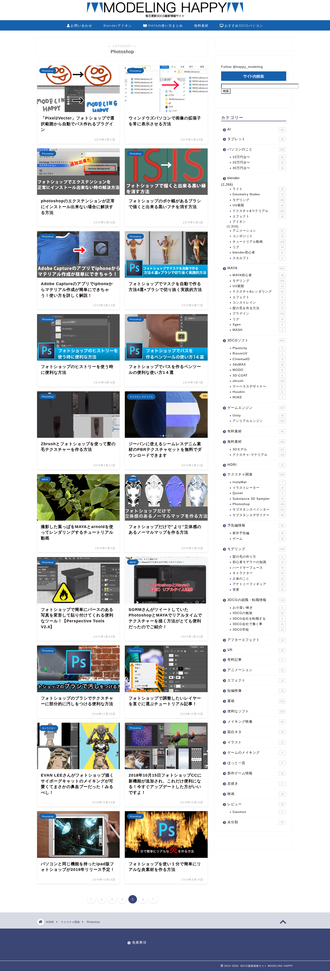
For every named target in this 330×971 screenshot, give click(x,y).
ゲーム (258, 538)
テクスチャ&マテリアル (258, 211)
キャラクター (258, 573)
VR (255, 650)
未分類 (255, 822)
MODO (258, 370)
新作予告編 (258, 533)
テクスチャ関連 (255, 474)
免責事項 (139, 942)
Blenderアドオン (117, 26)
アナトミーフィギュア (258, 584)
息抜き (255, 783)
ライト (258, 189)
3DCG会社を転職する (258, 618)
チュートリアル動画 (258, 241)
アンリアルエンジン (258, 421)
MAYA (255, 268)
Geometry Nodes (258, 194)
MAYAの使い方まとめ (165, 26)
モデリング (258, 200)
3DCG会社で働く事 (258, 624)
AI (255, 129)
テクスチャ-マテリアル (258, 454)
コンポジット (258, 236)
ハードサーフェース (258, 567)
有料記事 (255, 659)
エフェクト (258, 216)
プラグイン (258, 313)
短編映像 (255, 690)
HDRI (255, 465)
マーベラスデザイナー (258, 386)
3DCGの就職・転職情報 (255, 600)
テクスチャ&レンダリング (258, 291)
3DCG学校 (258, 629)
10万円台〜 (258, 157)
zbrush (258, 381)
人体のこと (258, 578)
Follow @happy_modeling (242, 66)
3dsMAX (258, 364)
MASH (258, 330)
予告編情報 (255, 525)
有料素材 (255, 431)
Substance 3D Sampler (258, 498)
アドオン (239, 221)
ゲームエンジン (255, 408)
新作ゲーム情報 (255, 773)
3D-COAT (258, 375)
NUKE (258, 397)
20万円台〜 (258, 162)
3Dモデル (258, 449)
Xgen (258, 324)
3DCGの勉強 (258, 613)
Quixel (258, 493)
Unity (258, 415)
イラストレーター (258, 487)
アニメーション (258, 230)
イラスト (255, 742)
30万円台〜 (258, 168)
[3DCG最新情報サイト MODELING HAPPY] (165, 16)
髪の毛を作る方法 (258, 308)
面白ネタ (255, 732)
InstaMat (258, 482)
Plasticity (258, 348)
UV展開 (258, 205)
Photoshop (258, 504)
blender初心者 (258, 252)
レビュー (255, 804)
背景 (258, 589)
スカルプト (258, 258)
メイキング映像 (255, 721)
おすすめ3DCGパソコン (243, 26)
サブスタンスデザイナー (258, 515)
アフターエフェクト (255, 640)
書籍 (255, 701)
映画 (255, 794)
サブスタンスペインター (258, 509)
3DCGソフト (255, 340)
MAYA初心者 (258, 275)
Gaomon (258, 812)
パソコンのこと (255, 149)
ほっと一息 (255, 763)
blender (233, 178)
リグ (258, 247)
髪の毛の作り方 (258, 556)
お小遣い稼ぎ (258, 607)
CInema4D (258, 359)
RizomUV (258, 353)
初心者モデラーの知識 (258, 562)
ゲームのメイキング (255, 752)
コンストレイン (258, 302)
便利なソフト (255, 711)
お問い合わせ (81, 26)
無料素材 (201, 26)
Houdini (258, 392)
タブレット (255, 139)
